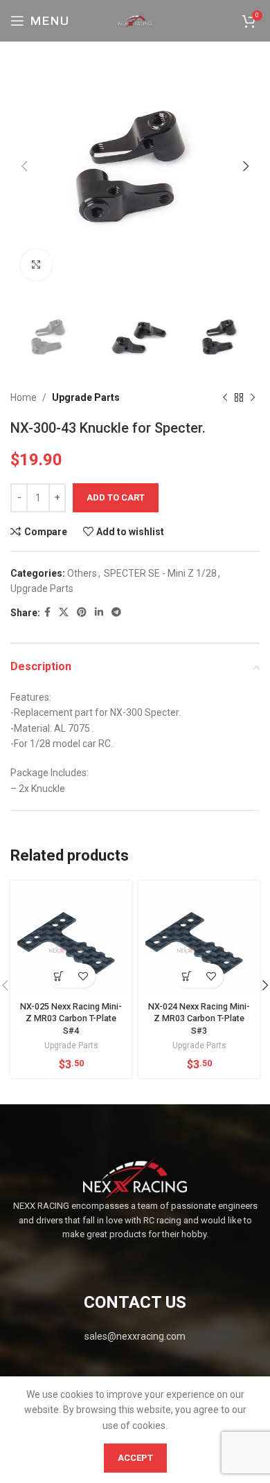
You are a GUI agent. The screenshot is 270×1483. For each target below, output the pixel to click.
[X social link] (64, 612)
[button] (59, 976)
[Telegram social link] (116, 612)
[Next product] (253, 398)
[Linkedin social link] (99, 612)
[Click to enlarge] (36, 264)
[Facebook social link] (47, 612)
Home (23, 397)
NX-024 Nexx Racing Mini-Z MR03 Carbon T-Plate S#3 (199, 1018)
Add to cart (116, 497)
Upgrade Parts (86, 397)
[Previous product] (225, 398)
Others (82, 573)
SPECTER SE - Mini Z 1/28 (160, 573)
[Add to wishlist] (83, 976)
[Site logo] (135, 20)
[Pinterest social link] (82, 612)
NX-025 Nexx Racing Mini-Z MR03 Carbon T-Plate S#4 (71, 1018)
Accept (135, 1458)
